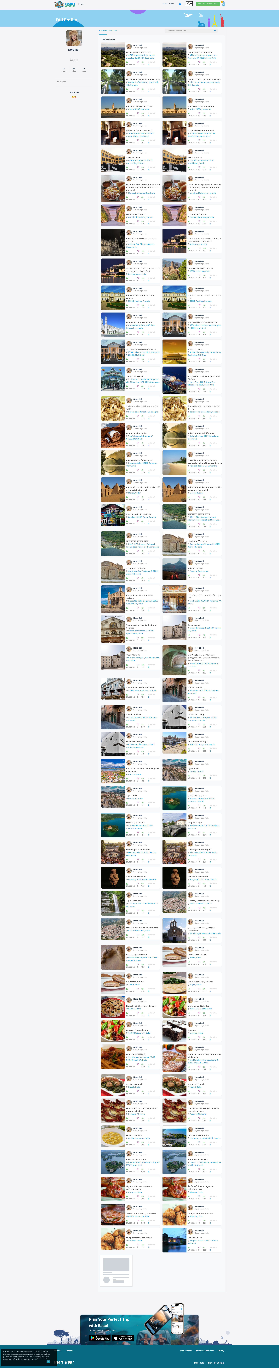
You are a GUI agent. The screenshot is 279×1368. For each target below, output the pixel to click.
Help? (171, 4)
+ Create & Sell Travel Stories (207, 4)
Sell (116, 30)
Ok (48, 1362)
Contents (103, 30)
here (35, 1359)
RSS (166, 4)
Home (80, 4)
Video (110, 30)
